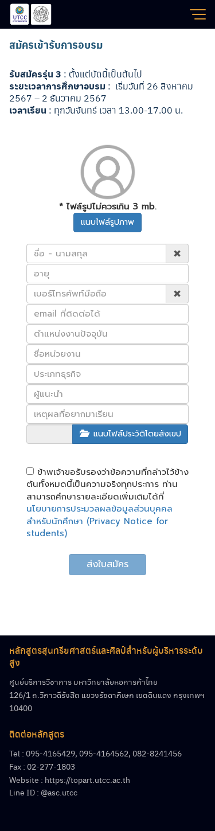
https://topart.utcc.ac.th (87, 779)
